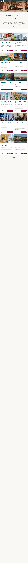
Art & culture (6, 281)
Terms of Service (16, 287)
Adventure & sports (12, 281)
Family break (17, 281)
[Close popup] (24, 272)
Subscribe (14, 289)
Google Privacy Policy (11, 287)
